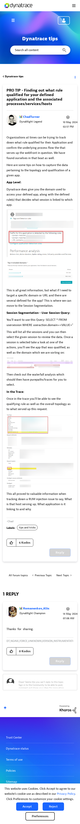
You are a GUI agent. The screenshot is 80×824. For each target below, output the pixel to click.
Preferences (40, 816)
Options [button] (74, 76)
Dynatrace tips (14, 76)
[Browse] (15, 20)
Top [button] (5, 708)
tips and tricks (27, 527)
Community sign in (64, 20)
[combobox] (40, 50)
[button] (27, 806)
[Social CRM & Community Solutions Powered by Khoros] (68, 709)
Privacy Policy (66, 794)
